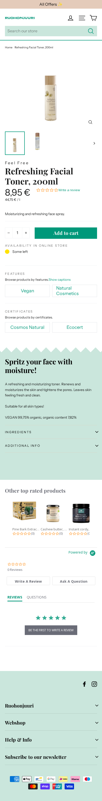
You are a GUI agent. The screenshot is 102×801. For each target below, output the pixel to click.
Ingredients (18, 432)
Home (8, 47)
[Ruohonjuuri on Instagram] (94, 684)
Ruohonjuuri (19, 705)
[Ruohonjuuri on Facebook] (84, 684)
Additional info (22, 445)
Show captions (60, 279)
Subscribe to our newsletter (35, 757)
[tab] (28, 581)
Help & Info (18, 739)
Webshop (15, 722)
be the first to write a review (51, 630)
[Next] (94, 143)
